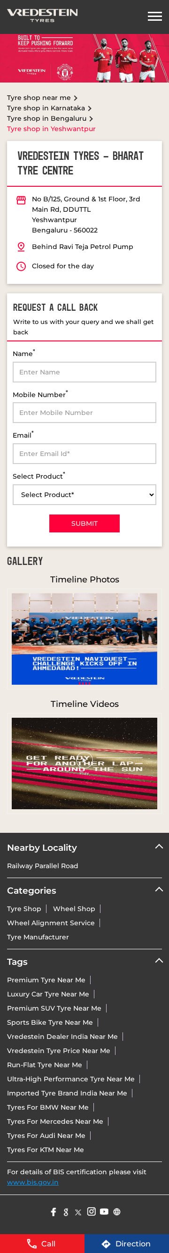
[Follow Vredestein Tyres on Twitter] (78, 1211)
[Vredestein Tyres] (42, 17)
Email (23, 435)
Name (24, 353)
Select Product (39, 476)
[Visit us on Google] (65, 1211)
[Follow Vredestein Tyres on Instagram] (91, 1211)
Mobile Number (40, 394)
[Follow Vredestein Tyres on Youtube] (103, 1211)
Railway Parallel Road (42, 866)
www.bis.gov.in (33, 1182)
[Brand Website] (116, 1211)
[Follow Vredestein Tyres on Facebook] (53, 1211)
